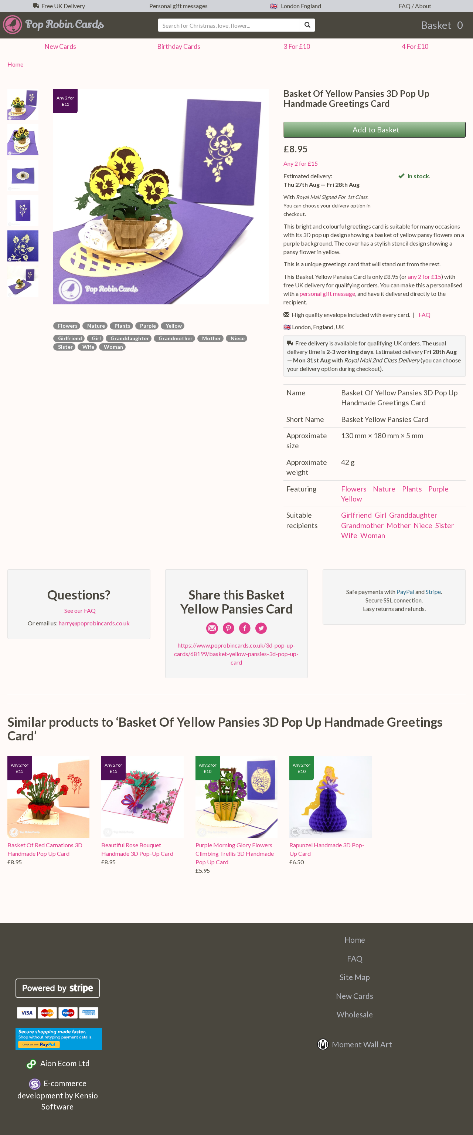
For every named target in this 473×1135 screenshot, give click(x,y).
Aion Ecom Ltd (63, 1063)
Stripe (433, 591)
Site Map (355, 977)
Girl (95, 338)
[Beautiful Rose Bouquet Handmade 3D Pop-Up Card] (142, 797)
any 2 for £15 (424, 276)
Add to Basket (374, 129)
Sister (64, 347)
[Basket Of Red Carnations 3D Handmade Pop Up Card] (48, 797)
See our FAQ (79, 610)
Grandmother (174, 338)
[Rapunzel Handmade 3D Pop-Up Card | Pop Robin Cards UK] (330, 797)
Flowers (67, 325)
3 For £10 (295, 46)
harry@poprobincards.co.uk (94, 622)
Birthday (177, 46)
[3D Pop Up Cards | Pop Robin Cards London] (79, 24)
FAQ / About (414, 5)
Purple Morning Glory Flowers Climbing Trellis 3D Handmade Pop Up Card (234, 853)
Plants (121, 325)
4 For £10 (413, 46)
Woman (112, 347)
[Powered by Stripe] (58, 988)
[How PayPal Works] (59, 1037)
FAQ (423, 314)
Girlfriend (69, 338)
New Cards (354, 995)
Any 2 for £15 (300, 163)
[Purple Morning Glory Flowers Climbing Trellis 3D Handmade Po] (236, 797)
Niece (236, 338)
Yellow (172, 325)
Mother (210, 338)
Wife (87, 347)
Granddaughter (128, 338)
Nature (95, 325)
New (59, 46)
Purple (147, 325)
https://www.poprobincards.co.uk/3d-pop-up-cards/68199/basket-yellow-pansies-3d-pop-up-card (236, 654)
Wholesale (355, 1014)
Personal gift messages (177, 5)
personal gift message (327, 293)
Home (15, 64)
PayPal (405, 591)
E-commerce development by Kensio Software (57, 1094)
